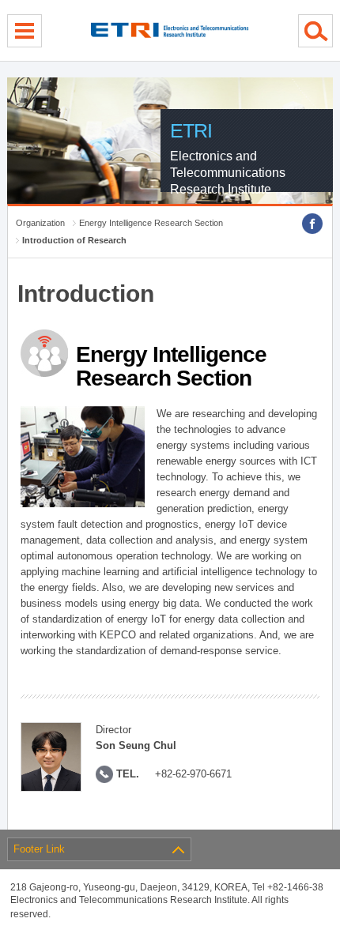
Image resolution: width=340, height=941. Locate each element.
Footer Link (39, 849)
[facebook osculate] (312, 223)
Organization (40, 223)
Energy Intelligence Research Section (151, 223)
